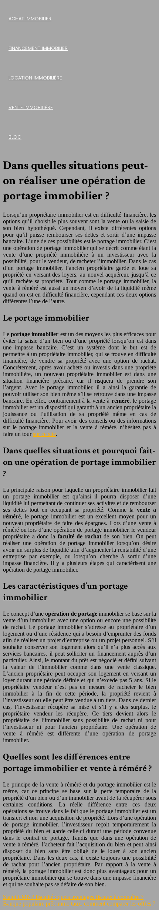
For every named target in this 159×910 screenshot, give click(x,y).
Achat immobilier (30, 18)
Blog (15, 137)
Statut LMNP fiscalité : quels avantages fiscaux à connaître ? (73, 897)
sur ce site (44, 434)
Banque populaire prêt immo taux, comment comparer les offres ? (79, 903)
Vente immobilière (31, 107)
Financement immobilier (38, 48)
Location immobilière (35, 77)
